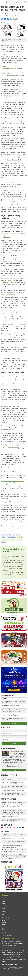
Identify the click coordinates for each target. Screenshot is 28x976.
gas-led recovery (5, 540)
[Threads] (23, 827)
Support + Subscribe (15, 1)
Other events (14, 723)
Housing (3, 537)
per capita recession (13, 447)
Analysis (19, 16)
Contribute (4, 922)
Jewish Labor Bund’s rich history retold (12, 854)
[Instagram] (14, 827)
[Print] (11, 19)
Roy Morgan (4, 55)
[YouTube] (2, 827)
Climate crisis (5, 534)
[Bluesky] (8, 19)
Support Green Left (8, 748)
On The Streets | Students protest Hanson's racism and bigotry (13, 778)
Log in (25, 1)
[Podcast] (5, 827)
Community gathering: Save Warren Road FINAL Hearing (12, 710)
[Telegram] (17, 827)
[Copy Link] (16, 19)
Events (3, 926)
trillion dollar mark (11, 430)
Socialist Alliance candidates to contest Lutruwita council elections (12, 846)
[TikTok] (10, 827)
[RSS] (26, 827)
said (13, 135)
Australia (4, 542)
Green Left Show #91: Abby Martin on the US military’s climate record (14, 850)
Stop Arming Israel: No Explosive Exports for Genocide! (13, 719)
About (3, 921)
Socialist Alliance (6, 935)
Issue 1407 (13, 16)
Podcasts (4, 913)
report (7, 297)
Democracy (11, 534)
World (3, 901)
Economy (18, 534)
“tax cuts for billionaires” (14, 160)
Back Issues (5, 905)
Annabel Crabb (19, 190)
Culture (3, 903)
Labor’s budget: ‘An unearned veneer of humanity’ (12, 69)
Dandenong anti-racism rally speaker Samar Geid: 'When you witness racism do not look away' (13, 806)
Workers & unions (11, 537)
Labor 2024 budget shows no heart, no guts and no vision (13, 72)
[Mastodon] (2, 19)
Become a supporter (8, 565)
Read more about (9, 964)
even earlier (13, 62)
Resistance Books (6, 934)
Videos (3, 914)
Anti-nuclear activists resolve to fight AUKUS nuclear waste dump (13, 857)
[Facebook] (5, 19)
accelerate (10, 114)
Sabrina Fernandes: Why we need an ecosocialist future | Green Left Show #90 (12, 794)
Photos (3, 911)
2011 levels (6, 237)
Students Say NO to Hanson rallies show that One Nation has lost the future (13, 815)
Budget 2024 (20, 537)
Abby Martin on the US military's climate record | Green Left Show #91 (12, 783)
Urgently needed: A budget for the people (13, 75)
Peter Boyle (4, 13)
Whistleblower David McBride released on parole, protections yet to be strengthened (13, 842)
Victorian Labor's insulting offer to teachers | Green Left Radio (13, 787)
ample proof (14, 347)
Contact (4, 924)
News (3, 898)
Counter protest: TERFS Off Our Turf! (11, 701)
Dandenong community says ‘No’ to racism (13, 839)
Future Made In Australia (16, 540)
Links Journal (5, 932)
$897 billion (19, 175)
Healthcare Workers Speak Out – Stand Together (12, 714)
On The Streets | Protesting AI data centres (13, 790)
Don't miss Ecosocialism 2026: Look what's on (14, 802)
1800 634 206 (15, 572)
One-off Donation (11, 561)
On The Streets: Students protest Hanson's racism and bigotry (13, 835)
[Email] (14, 19)
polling (9, 468)
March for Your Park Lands (8, 705)
